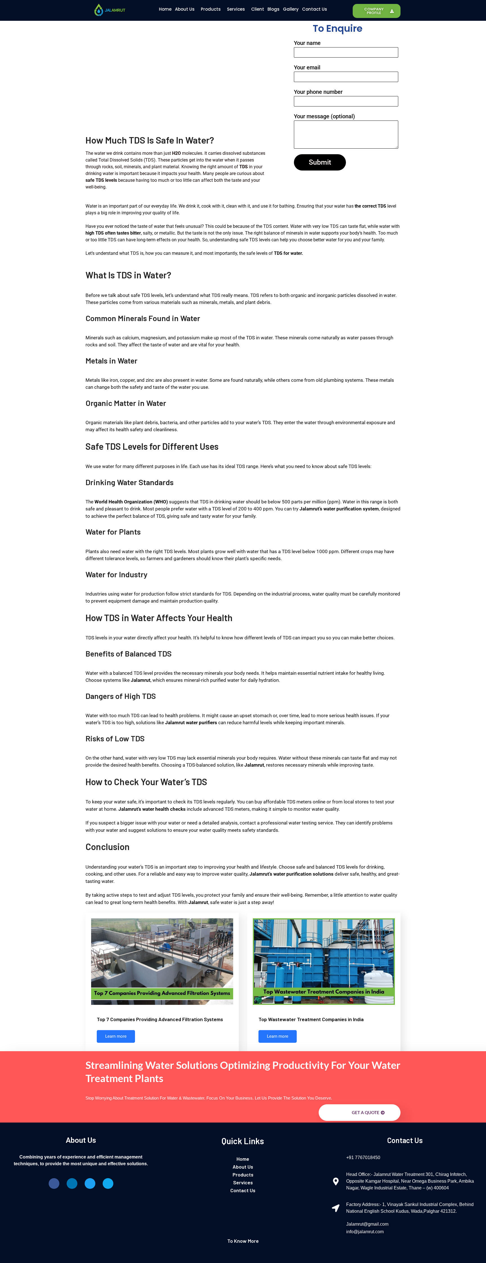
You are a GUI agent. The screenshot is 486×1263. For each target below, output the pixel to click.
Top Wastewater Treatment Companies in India (311, 1019)
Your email (307, 67)
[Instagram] (108, 1183)
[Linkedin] (72, 1183)
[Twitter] (90, 1183)
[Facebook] (54, 1183)
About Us (185, 9)
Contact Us (314, 9)
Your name (307, 43)
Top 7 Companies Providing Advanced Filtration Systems (160, 1019)
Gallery (291, 9)
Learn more (116, 1036)
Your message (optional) (324, 116)
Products (211, 9)
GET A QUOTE (365, 1112)
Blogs (273, 9)
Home (165, 9)
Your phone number (318, 91)
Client (257, 9)
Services (236, 9)
